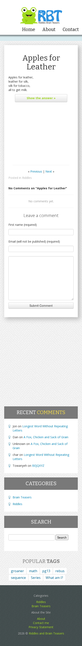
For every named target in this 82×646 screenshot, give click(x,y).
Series (36, 577)
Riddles (27, 178)
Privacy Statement (41, 627)
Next (48, 171)
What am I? (54, 577)
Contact (71, 29)
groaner (17, 571)
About (49, 29)
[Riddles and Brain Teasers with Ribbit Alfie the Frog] (41, 12)
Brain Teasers (22, 497)
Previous (36, 171)
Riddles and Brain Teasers (46, 633)
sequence (18, 577)
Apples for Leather (41, 62)
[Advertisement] (41, 134)
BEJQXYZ (38, 466)
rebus (60, 571)
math (33, 571)
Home (28, 29)
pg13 (46, 571)
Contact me (41, 623)
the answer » (41, 98)
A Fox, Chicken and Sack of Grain (46, 437)
